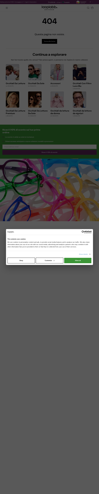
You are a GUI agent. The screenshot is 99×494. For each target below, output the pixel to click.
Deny (21, 260)
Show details (83, 254)
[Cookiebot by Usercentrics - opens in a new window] (83, 232)
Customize (48, 260)
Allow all (78, 260)
